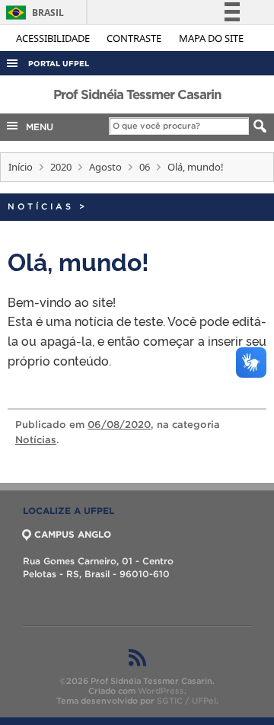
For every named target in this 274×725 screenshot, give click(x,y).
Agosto (105, 167)
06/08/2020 (119, 424)
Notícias (41, 206)
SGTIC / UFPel (186, 700)
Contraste (135, 38)
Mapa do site (211, 38)
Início (20, 167)
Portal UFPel (58, 63)
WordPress (161, 690)
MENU (36, 127)
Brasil (32, 12)
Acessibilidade (54, 38)
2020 (61, 167)
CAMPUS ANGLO (72, 534)
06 (144, 167)
